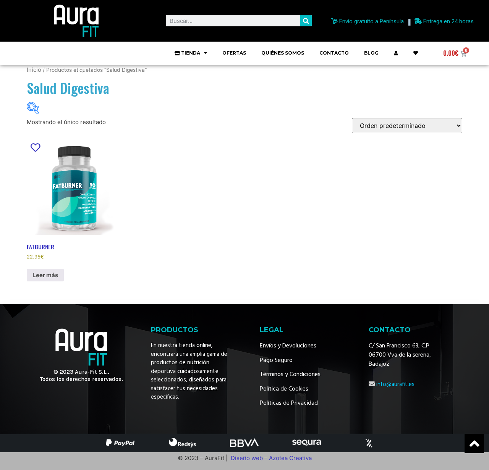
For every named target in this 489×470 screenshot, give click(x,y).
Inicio (34, 69)
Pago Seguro (276, 360)
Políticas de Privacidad (289, 403)
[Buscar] (306, 20)
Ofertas (234, 53)
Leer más (45, 275)
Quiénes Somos (282, 53)
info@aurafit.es (395, 384)
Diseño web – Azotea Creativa (271, 458)
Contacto (334, 53)
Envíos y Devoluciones (288, 346)
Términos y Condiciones (290, 375)
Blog (371, 53)
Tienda (190, 53)
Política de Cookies (284, 389)
